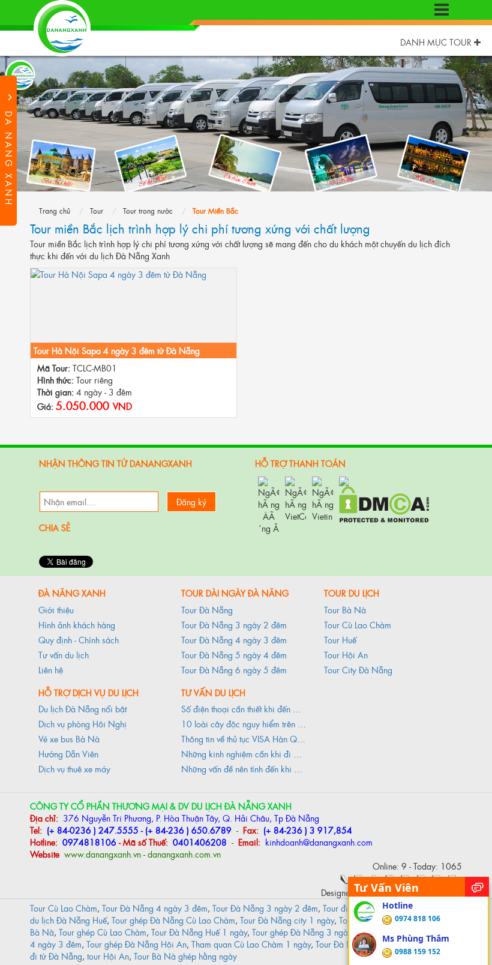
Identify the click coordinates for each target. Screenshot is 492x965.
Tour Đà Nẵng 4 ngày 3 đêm (234, 639)
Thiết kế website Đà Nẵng (415, 892)
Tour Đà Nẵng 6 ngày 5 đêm (234, 669)
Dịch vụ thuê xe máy (74, 768)
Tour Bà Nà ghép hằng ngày (185, 955)
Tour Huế (340, 639)
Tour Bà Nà (345, 609)
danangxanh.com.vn (184, 853)
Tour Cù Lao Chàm (357, 624)
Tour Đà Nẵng (207, 609)
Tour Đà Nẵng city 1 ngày (287, 919)
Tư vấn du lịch (63, 654)
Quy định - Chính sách (78, 639)
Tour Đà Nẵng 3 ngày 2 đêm (234, 624)
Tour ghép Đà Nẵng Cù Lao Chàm (173, 919)
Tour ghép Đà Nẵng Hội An (136, 943)
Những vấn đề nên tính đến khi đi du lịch (254, 768)
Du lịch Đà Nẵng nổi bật (82, 708)
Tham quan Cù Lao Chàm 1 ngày (251, 943)
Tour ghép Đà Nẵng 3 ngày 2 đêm (315, 931)
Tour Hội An (346, 654)
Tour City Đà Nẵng (358, 669)
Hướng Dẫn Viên (68, 753)
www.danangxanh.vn (101, 853)
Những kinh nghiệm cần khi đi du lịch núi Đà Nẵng (274, 753)
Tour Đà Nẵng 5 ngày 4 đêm (234, 654)
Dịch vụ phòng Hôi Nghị (82, 723)
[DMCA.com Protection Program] (384, 502)
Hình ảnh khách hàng (76, 624)
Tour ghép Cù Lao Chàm (102, 931)
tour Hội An (108, 955)
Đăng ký (191, 501)
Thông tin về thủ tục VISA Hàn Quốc (245, 738)
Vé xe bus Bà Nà (69, 738)
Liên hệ (50, 669)
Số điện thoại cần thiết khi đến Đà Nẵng (253, 708)
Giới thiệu (56, 609)
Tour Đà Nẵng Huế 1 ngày (199, 931)
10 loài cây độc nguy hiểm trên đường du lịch (264, 723)
